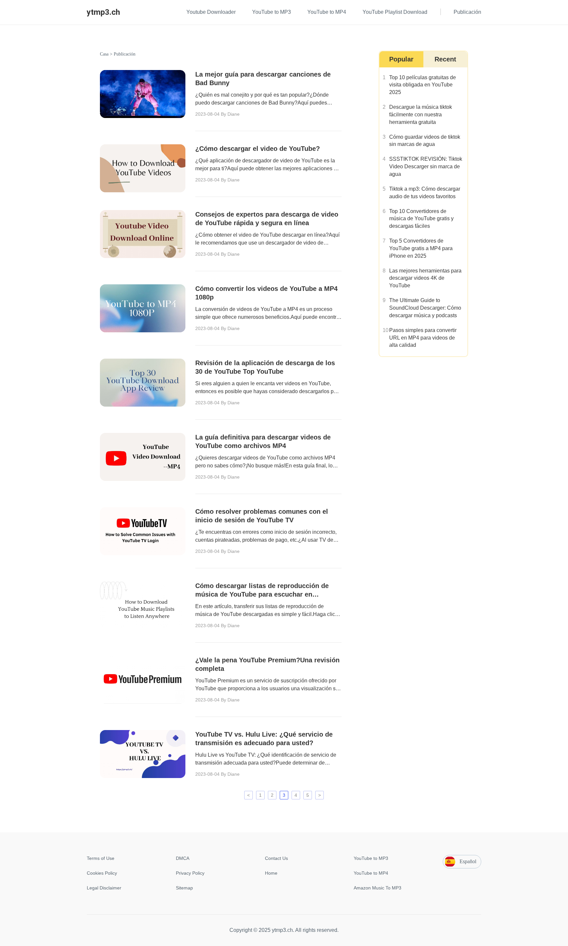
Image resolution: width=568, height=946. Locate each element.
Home (271, 873)
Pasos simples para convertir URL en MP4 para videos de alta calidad (423, 337)
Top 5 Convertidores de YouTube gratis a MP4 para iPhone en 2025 (421, 248)
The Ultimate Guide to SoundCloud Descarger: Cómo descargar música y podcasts (425, 307)
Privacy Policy (190, 873)
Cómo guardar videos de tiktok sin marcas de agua (424, 140)
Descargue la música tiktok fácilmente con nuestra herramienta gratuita (420, 114)
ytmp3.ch (103, 12)
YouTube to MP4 (371, 873)
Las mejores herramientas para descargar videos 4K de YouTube (425, 278)
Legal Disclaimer (104, 887)
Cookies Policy (102, 873)
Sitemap (184, 887)
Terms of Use (100, 858)
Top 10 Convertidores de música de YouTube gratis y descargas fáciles (421, 218)
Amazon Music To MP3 (377, 887)
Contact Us (276, 858)
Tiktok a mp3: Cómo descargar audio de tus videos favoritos (424, 192)
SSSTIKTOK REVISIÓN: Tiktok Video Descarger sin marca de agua (425, 166)
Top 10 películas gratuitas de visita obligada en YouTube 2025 (422, 85)
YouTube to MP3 (371, 858)
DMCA (182, 858)
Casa (104, 54)
